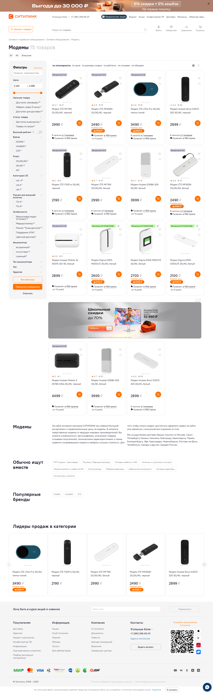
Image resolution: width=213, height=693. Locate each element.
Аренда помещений (101, 641)
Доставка (18, 628)
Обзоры (56, 641)
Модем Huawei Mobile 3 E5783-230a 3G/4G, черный (66, 382)
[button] (159, 28)
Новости (95, 637)
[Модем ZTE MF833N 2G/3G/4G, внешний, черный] (145, 564)
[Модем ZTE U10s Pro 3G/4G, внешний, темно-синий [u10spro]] (28, 564)
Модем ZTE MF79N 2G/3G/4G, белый (101, 186)
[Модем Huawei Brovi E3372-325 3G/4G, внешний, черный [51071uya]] (184, 564)
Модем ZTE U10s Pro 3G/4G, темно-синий (145, 110)
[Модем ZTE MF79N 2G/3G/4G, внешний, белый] (106, 564)
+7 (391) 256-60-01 (140, 633)
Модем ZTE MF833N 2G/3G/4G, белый (180, 186)
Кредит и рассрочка (23, 637)
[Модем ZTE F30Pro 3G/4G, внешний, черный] (67, 564)
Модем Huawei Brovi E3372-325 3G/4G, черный (185, 110)
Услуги (55, 646)
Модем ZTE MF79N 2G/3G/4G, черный (62, 110)
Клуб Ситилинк (60, 633)
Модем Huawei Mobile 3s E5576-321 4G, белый (65, 262)
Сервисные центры (101, 650)
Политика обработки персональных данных (111, 681)
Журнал (56, 637)
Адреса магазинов (140, 638)
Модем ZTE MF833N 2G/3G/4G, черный (101, 110)
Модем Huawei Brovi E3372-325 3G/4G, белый (145, 382)
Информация (20, 646)
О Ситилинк (97, 628)
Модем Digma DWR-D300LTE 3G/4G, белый (182, 262)
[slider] (14, 93)
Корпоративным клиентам (27, 650)
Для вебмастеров (61, 650)
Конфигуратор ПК (22, 641)
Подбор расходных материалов (23, 656)
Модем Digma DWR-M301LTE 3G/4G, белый (146, 262)
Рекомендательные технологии (150, 681)
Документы (97, 633)
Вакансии (96, 646)
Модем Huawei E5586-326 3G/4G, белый (145, 186)
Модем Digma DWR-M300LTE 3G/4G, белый (103, 262)
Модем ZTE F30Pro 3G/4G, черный (66, 186)
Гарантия (17, 633)
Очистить (28, 293)
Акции (55, 628)
